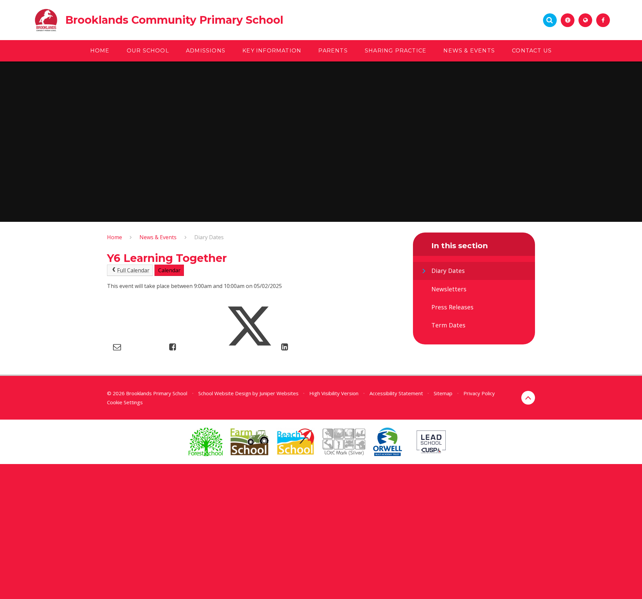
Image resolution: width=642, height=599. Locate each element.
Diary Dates (209, 237)
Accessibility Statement (396, 393)
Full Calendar (133, 270)
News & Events (158, 237)
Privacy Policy (479, 393)
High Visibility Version (333, 393)
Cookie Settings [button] (125, 402)
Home (114, 237)
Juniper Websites (279, 393)
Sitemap (443, 393)
